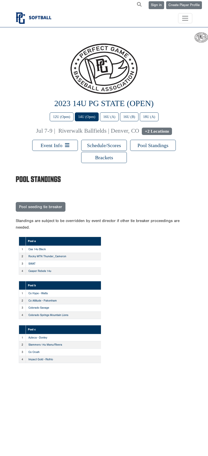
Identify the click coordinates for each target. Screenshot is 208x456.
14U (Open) (86, 117)
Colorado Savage (38, 307)
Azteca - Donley (37, 337)
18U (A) (149, 117)
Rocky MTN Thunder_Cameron (47, 256)
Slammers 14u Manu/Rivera (45, 344)
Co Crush (34, 352)
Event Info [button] (53, 145)
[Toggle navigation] (185, 18)
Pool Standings (152, 145)
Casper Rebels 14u (39, 271)
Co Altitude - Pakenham (42, 300)
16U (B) (129, 117)
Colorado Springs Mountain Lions (48, 315)
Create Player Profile (184, 5)
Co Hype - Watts (38, 293)
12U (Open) (61, 117)
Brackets (104, 157)
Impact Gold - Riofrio (40, 359)
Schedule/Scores (104, 145)
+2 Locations (157, 131)
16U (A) (109, 117)
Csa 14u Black (37, 249)
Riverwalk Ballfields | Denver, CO (98, 131)
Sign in (156, 5)
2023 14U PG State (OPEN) (104, 103)
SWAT (32, 263)
